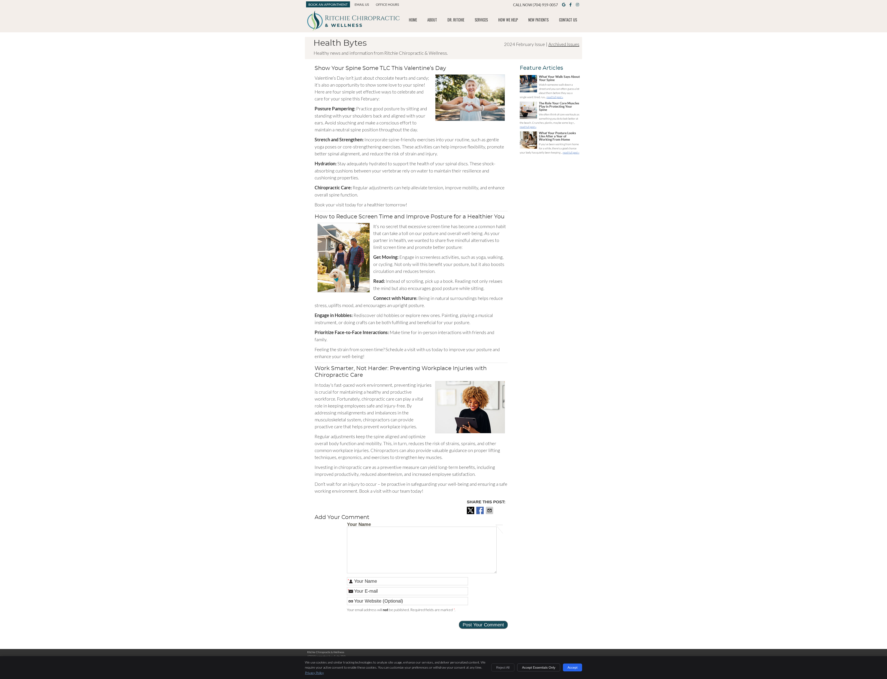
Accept (572, 667)
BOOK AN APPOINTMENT (328, 4)
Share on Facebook (480, 510)
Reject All (503, 667)
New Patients (538, 20)
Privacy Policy (314, 673)
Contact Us (568, 20)
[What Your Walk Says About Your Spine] (528, 84)
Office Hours (387, 4)
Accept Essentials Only (538, 667)
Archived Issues (563, 44)
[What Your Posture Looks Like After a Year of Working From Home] (528, 140)
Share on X (471, 510)
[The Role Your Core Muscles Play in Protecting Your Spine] (528, 111)
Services (481, 20)
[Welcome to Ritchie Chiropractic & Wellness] (353, 29)
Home (413, 20)
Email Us (362, 4)
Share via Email (490, 510)
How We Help (508, 20)
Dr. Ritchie (455, 20)
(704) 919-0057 (545, 5)
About (432, 20)
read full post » (555, 97)
